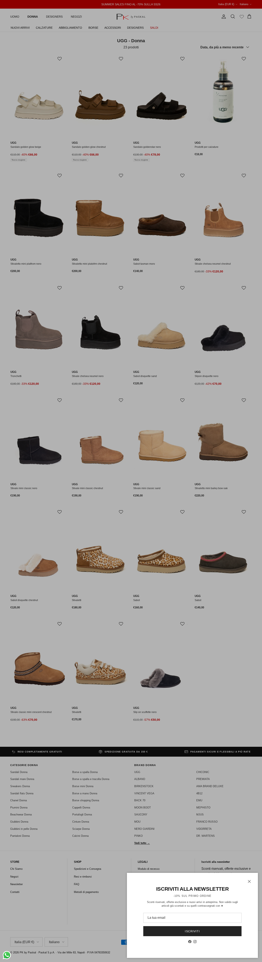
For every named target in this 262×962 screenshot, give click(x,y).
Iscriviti (192, 931)
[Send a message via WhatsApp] (7, 955)
